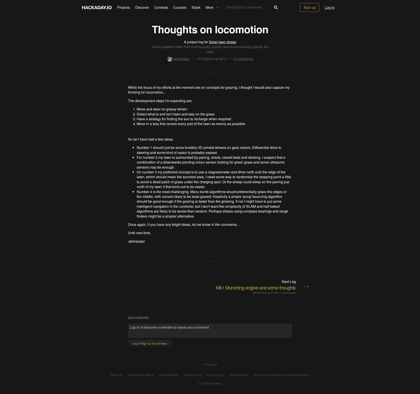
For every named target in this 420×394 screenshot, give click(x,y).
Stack (196, 7)
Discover (142, 7)
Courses (179, 7)
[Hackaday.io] (97, 7)
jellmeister (181, 58)
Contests (161, 7)
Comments (243, 58)
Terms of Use (192, 375)
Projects (123, 7)
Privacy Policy (215, 375)
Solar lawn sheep (222, 41)
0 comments (288, 293)
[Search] (275, 7)
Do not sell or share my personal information (281, 375)
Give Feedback (168, 375)
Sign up (310, 7)
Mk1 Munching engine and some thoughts (256, 287)
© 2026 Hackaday (210, 383)
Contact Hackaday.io (141, 375)
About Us (116, 375)
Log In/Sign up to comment (150, 343)
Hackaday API (239, 375)
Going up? (211, 364)
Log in (329, 7)
